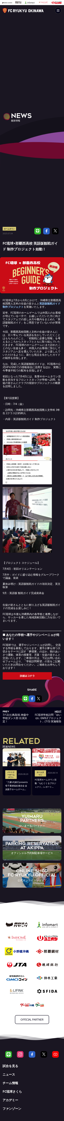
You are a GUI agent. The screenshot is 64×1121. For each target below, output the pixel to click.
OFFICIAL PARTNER (32, 1019)
